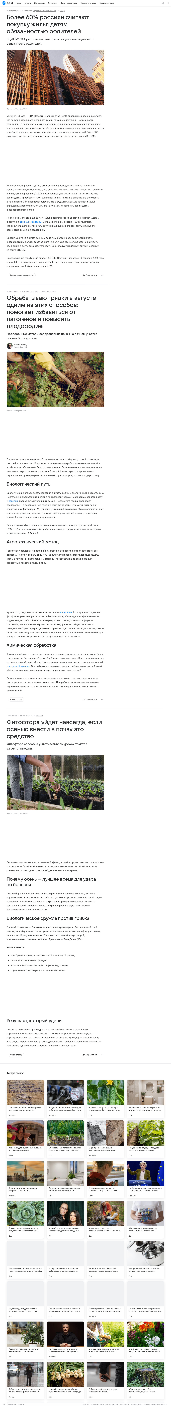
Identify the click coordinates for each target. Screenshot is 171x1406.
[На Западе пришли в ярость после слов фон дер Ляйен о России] (145, 1179)
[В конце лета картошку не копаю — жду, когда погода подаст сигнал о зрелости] (105, 1340)
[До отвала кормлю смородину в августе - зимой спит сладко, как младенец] (145, 1300)
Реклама (21, 1404)
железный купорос (19, 666)
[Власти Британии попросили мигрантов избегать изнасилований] (25, 1179)
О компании (12, 1404)
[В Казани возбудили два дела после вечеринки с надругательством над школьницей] (105, 1380)
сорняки (13, 501)
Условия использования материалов (104, 1404)
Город (62, 11)
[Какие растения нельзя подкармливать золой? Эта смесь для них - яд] (105, 1220)
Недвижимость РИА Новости (44, 11)
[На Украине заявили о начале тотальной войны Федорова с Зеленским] (65, 1340)
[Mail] (4, 3)
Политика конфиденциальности (154, 1404)
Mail (4, 1404)
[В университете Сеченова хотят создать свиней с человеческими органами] (105, 1300)
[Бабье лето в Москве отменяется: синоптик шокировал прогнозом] (25, 1380)
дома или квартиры (31, 221)
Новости (39, 716)
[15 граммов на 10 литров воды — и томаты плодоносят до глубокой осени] (25, 1260)
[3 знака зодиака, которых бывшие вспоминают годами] (25, 1139)
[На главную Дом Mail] (9, 3)
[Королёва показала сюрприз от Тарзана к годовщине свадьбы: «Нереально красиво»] (65, 1220)
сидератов (66, 612)
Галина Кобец (20, 345)
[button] (55, 78)
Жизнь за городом (48, 291)
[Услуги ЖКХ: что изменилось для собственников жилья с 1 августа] (65, 1099)
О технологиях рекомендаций (130, 1404)
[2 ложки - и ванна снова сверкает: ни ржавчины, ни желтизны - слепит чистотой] (65, 1179)
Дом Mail (34, 291)
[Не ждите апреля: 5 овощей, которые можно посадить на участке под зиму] (105, 1260)
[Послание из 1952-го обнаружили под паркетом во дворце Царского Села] (25, 1099)
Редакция (85, 1404)
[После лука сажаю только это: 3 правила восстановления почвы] (65, 1300)
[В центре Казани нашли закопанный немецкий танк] (105, 1139)
